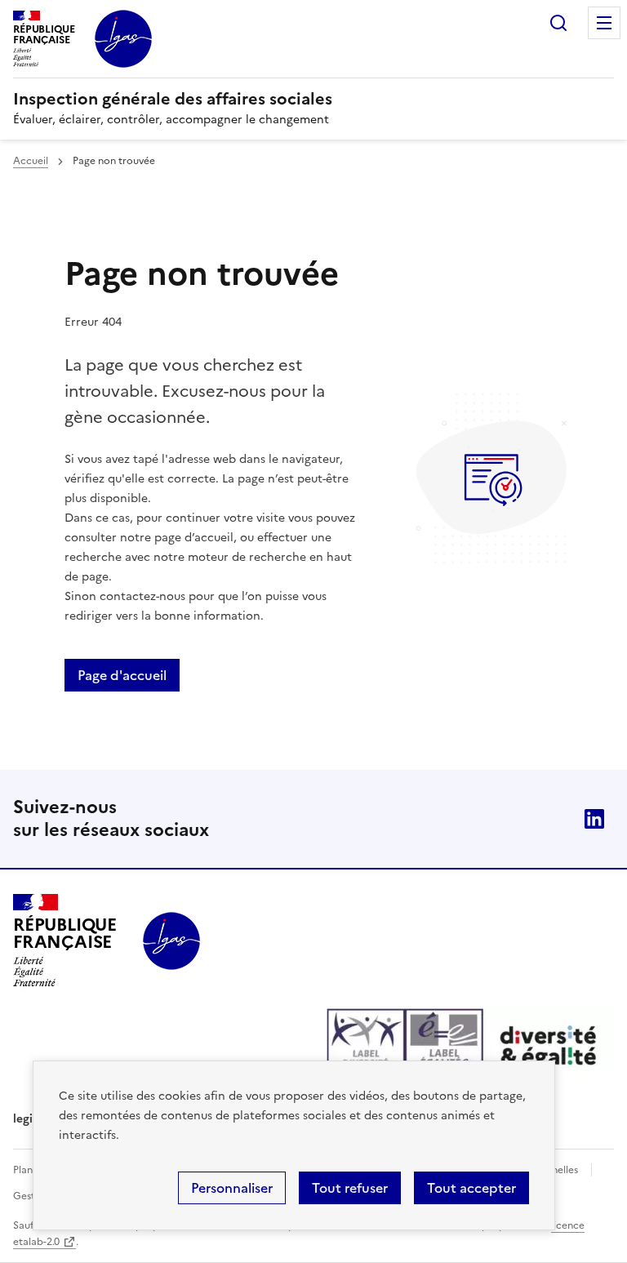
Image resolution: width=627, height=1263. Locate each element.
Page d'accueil (122, 675)
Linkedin (594, 818)
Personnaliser (232, 1188)
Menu (604, 23)
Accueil (30, 160)
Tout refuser (350, 1188)
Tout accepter (471, 1188)
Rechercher (558, 23)
